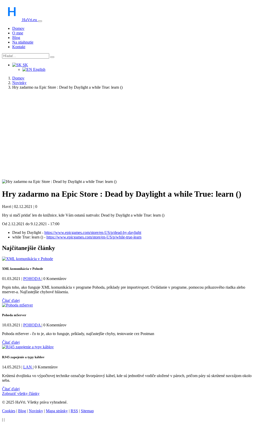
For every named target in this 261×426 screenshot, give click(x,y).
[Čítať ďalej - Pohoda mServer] (17, 305)
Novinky (19, 83)
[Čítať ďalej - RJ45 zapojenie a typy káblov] (28, 347)
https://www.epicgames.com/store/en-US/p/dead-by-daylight (92, 232)
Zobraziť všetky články (21, 393)
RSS (74, 411)
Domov (18, 28)
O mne (17, 33)
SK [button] (25, 65)
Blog (16, 37)
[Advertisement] (130, 137)
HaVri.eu (29, 20)
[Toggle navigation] (40, 21)
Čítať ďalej (11, 300)
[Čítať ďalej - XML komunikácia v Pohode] (27, 259)
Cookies (8, 411)
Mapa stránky (57, 411)
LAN (28, 367)
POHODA (32, 278)
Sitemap (87, 411)
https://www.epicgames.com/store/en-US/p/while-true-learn (93, 237)
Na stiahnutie (22, 42)
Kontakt (18, 47)
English (38, 69)
